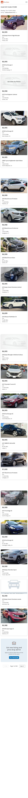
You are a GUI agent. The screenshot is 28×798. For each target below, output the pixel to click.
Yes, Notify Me (14, 657)
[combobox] (11, 12)
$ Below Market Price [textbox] (10, 12)
